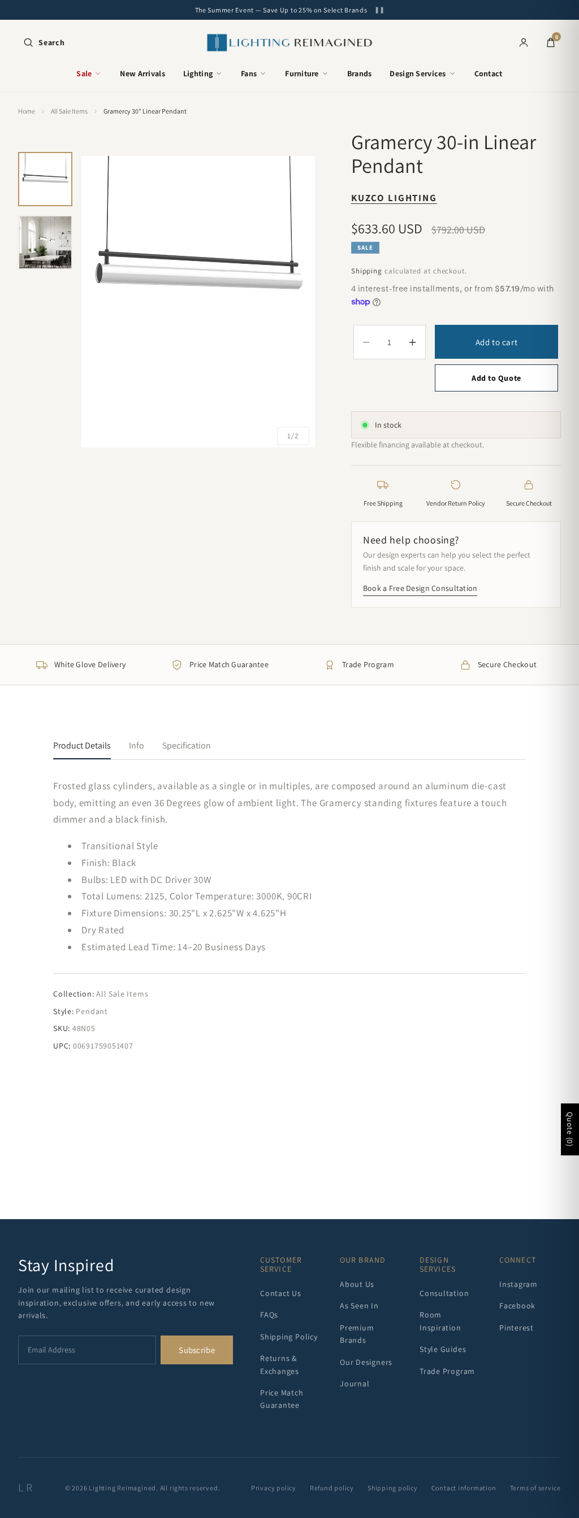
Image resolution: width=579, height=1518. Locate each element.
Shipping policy (393, 1488)
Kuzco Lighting (394, 198)
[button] (44, 42)
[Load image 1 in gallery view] (45, 179)
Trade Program (447, 1371)
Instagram (518, 1284)
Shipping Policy (289, 1337)
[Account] (523, 42)
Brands (359, 73)
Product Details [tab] (82, 745)
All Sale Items (69, 111)
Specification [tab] (186, 745)
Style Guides (443, 1349)
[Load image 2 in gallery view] (45, 242)
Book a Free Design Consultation (420, 588)
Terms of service (535, 1488)
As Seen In (359, 1305)
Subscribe (197, 1350)
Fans (249, 73)
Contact (488, 73)
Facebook (517, 1305)
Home (26, 111)
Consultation (444, 1293)
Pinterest (516, 1328)
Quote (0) (570, 1129)
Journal (354, 1383)
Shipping (366, 271)
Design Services (418, 73)
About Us (357, 1284)
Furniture (302, 73)
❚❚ (379, 10)
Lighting (198, 73)
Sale (84, 73)
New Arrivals (142, 73)
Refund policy (332, 1488)
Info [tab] (136, 745)
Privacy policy (273, 1488)
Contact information (463, 1488)
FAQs (269, 1315)
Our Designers (366, 1362)
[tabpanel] (289, 915)
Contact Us (280, 1293)
